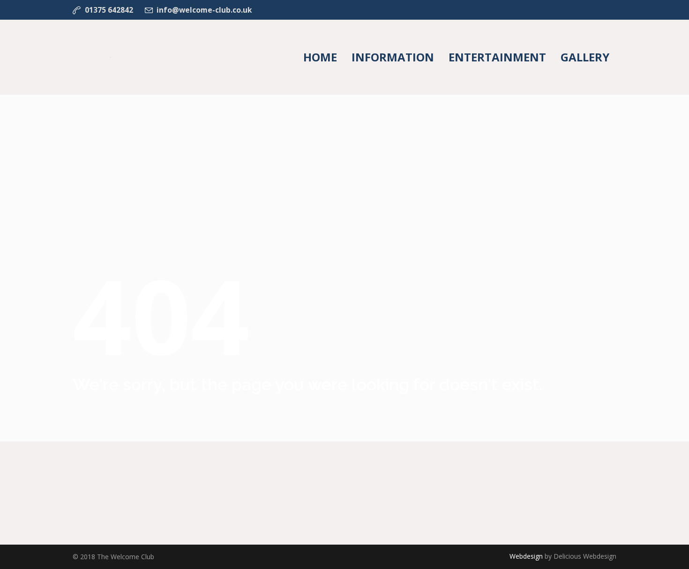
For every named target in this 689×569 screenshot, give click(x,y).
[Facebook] (610, 9)
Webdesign (526, 556)
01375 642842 (109, 10)
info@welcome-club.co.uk (204, 10)
